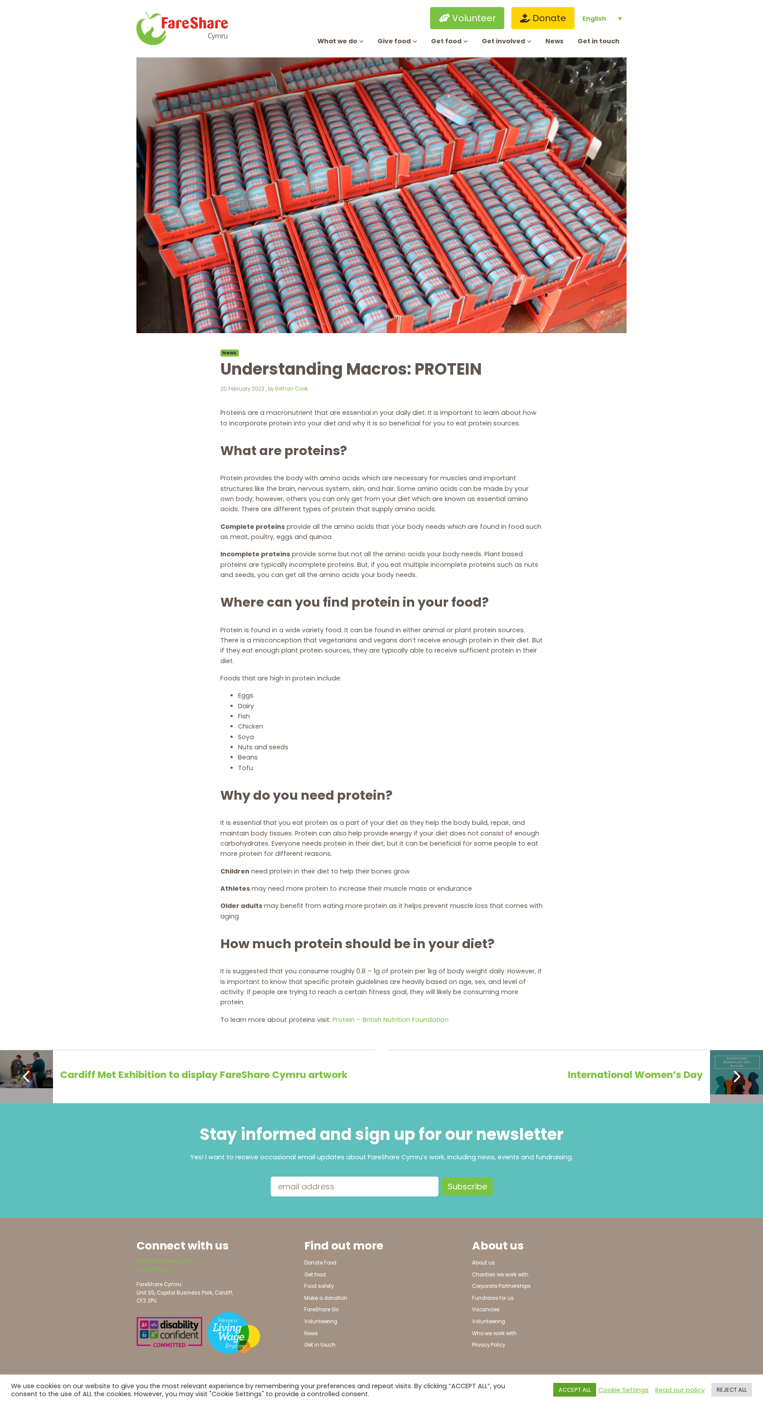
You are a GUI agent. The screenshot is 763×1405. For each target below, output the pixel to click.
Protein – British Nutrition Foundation (390, 1019)
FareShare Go (321, 1309)
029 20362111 (153, 1269)
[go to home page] (192, 28)
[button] (389, 18)
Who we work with (494, 1333)
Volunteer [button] (473, 18)
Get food (446, 41)
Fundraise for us (493, 1298)
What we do (337, 41)
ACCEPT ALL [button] (575, 1390)
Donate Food (320, 1262)
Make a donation (326, 1298)
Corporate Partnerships (501, 1286)
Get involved (503, 41)
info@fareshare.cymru (165, 1260)
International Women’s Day (635, 1075)
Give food (394, 41)
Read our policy (680, 1390)
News (554, 41)
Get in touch (598, 41)
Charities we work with (500, 1274)
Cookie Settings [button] (623, 1390)
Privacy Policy (488, 1344)
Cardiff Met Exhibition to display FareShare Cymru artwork (204, 1075)
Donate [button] (548, 18)
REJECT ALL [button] (732, 1390)
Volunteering (320, 1321)
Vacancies (486, 1309)
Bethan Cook (291, 388)
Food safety (319, 1286)
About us (483, 1262)
